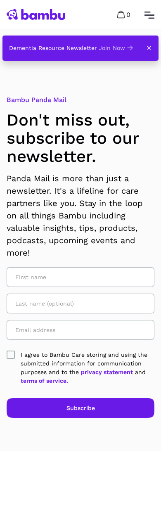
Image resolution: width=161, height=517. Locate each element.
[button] (124, 14)
